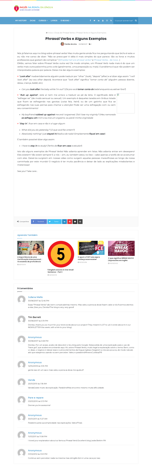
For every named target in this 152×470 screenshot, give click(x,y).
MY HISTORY (21, 20)
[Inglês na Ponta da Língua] (33, 8)
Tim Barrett (34, 317)
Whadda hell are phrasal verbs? (75, 60)
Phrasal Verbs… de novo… (106, 60)
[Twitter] (94, 20)
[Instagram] (107, 20)
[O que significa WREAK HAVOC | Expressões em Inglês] (121, 248)
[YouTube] (103, 20)
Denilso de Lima (71, 44)
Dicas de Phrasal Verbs (64, 33)
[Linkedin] (99, 20)
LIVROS (54, 20)
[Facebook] (90, 20)
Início (50, 33)
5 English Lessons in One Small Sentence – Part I (61, 271)
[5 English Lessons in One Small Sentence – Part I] (61, 254)
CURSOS (42, 20)
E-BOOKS (65, 20)
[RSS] (111, 20)
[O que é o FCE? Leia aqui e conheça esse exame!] (91, 248)
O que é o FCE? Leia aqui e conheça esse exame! (89, 258)
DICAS (32, 20)
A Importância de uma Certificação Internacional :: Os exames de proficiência (29, 259)
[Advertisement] (76, 193)
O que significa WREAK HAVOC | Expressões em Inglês (121, 259)
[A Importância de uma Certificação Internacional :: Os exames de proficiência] (30, 248)
